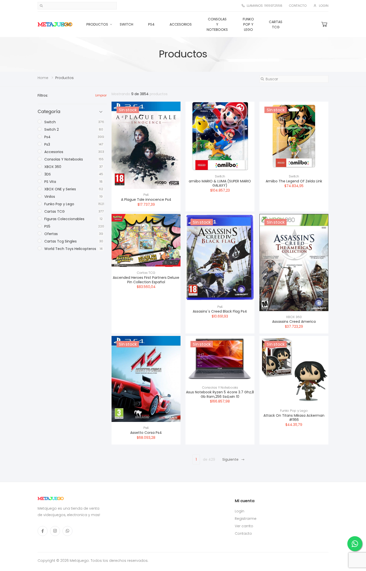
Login (323, 5)
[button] (324, 24)
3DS (47, 174)
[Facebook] (43, 531)
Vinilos (49, 196)
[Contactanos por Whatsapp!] (354, 543)
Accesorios (181, 24)
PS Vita (50, 181)
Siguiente (230, 459)
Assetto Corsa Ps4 (146, 432)
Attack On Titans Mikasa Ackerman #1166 (293, 417)
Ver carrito (244, 526)
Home (66, 24)
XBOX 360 (294, 317)
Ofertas (51, 233)
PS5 (47, 226)
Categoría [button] (49, 111)
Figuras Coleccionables (64, 218)
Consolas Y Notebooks (217, 24)
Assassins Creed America (294, 321)
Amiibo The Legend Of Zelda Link (294, 181)
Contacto (298, 5)
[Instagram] (55, 531)
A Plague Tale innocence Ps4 (146, 199)
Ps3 (47, 144)
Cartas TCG (275, 24)
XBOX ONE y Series (60, 189)
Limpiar (101, 95)
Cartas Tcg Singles (60, 241)
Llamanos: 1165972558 (264, 5)
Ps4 (151, 24)
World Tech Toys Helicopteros (70, 248)
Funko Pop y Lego (248, 24)
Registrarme (245, 518)
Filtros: (43, 95)
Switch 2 (51, 129)
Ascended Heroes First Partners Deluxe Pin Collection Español (146, 280)
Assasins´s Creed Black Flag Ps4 (220, 311)
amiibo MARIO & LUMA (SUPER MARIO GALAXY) (220, 183)
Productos (97, 24)
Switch (126, 24)
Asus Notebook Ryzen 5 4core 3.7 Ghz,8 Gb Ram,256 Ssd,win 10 (220, 394)
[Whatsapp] (67, 531)
